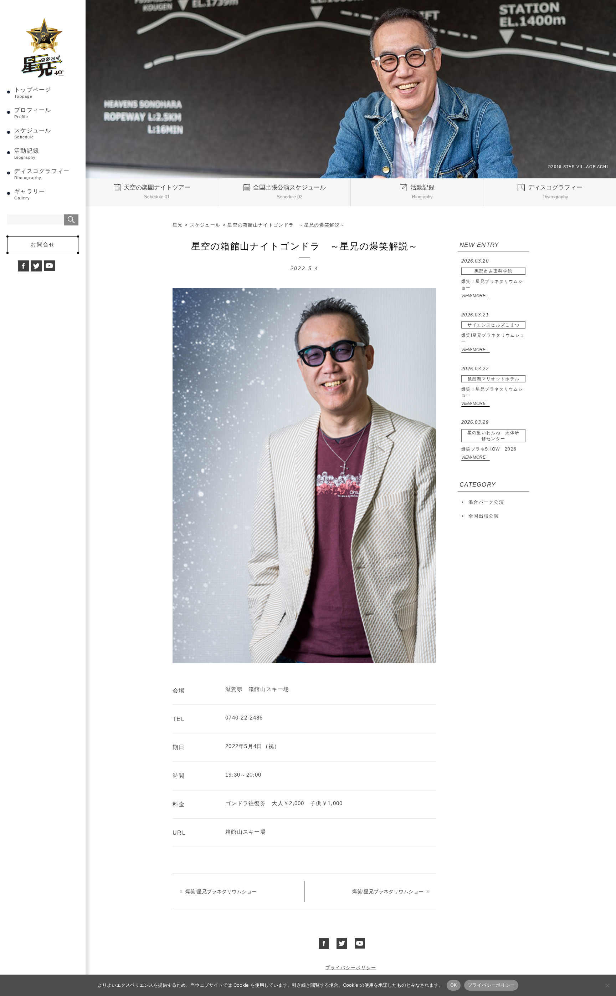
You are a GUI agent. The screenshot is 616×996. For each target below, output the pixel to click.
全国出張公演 (483, 516)
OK (453, 985)
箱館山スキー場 (245, 832)
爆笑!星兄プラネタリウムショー (221, 891)
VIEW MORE (473, 295)
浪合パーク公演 (486, 502)
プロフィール (32, 113)
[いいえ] (607, 985)
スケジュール (32, 133)
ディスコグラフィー (42, 174)
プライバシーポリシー (350, 967)
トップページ (32, 92)
